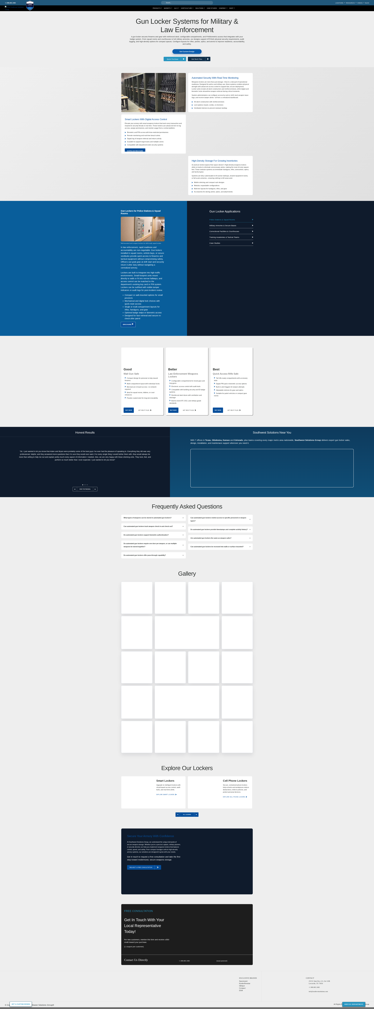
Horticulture (187, 8)
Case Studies (212, 8)
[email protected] (222, 961)
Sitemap (366, 1004)
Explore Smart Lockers (165, 794)
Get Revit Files (143, 410)
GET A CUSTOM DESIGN (21, 1004)
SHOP (232, 8)
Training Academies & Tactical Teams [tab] (224, 237)
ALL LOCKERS (187, 814)
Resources (350, 3)
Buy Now (128, 410)
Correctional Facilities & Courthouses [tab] (224, 231)
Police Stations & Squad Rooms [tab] (222, 220)
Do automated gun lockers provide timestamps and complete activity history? (220, 529)
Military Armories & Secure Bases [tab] (222, 226)
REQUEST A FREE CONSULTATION (141, 867)
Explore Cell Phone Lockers (234, 797)
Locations (339, 3)
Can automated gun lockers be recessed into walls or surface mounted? (220, 546)
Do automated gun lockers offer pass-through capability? (153, 555)
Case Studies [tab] (214, 243)
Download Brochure (135, 151)
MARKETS (168, 8)
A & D (176, 8)
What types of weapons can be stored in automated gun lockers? (153, 518)
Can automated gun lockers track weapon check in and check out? (153, 526)
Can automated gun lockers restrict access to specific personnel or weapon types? (220, 519)
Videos (360, 3)
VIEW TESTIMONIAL (85, 489)
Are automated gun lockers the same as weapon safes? (220, 538)
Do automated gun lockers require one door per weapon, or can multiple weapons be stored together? (153, 545)
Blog (367, 3)
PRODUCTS (157, 8)
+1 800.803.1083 (10, 3)
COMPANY (223, 8)
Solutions (200, 8)
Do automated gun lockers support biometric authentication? (153, 535)
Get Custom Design (187, 51)
